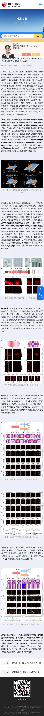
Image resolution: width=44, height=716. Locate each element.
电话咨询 (40, 297)
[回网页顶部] (40, 289)
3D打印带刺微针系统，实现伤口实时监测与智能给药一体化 (27, 672)
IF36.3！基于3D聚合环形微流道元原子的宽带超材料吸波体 (27, 663)
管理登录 (26, 713)
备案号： (23, 710)
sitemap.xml (35, 713)
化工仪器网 (16, 713)
